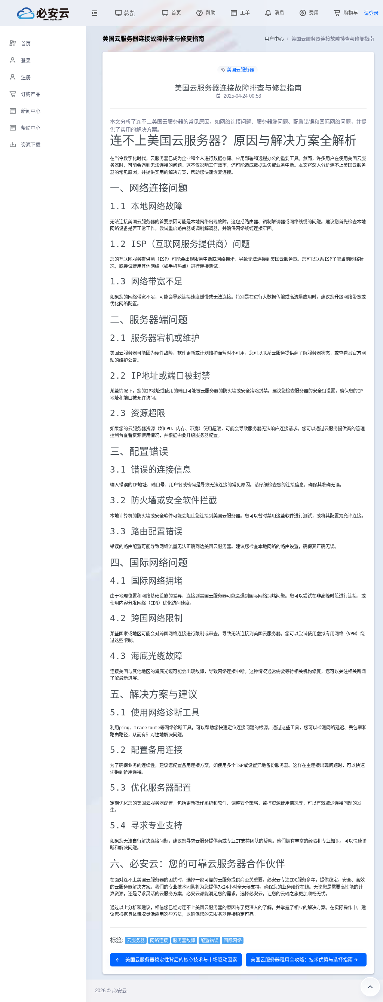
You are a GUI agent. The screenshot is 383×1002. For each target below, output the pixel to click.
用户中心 (274, 39)
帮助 (209, 12)
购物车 (350, 12)
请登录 (371, 13)
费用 (313, 12)
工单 (244, 12)
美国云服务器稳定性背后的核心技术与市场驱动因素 (180, 959)
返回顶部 (370, 986)
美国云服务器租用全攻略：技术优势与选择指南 (302, 959)
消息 (278, 12)
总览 (128, 13)
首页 (175, 12)
